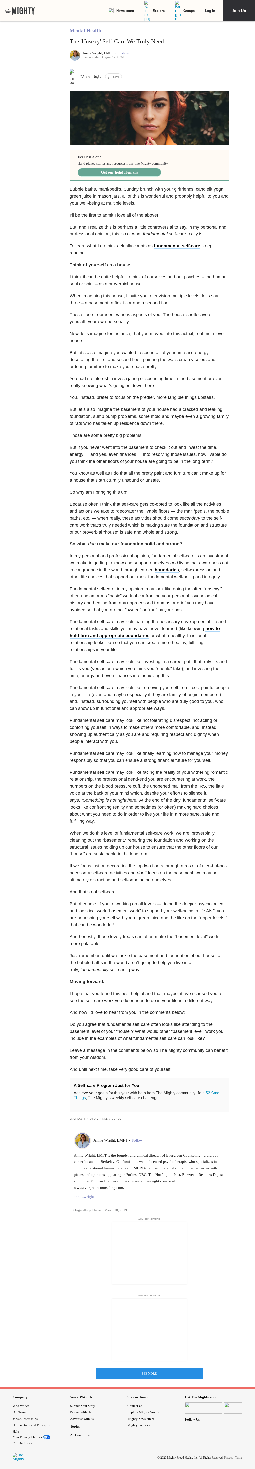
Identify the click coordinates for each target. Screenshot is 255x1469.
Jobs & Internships (25, 1419)
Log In (210, 10)
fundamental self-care (177, 245)
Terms (238, 1457)
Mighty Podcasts (139, 1425)
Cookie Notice (22, 1443)
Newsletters (125, 10)
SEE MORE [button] (149, 1373)
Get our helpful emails (119, 172)
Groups (189, 10)
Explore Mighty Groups (144, 1412)
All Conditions (80, 1435)
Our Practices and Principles (31, 1425)
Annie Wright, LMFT (98, 53)
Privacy (228, 1457)
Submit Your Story (82, 1406)
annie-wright (84, 1197)
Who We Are (21, 1406)
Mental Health (85, 30)
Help (16, 1431)
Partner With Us (80, 1412)
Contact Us (135, 1406)
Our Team (19, 1412)
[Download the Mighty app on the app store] (203, 1408)
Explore (159, 10)
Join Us (239, 10)
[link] (20, 10)
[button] (124, 53)
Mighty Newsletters (141, 1419)
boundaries (167, 569)
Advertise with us (82, 1419)
